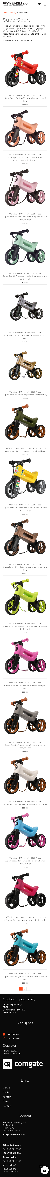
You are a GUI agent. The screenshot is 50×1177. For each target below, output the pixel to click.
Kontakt (7, 1097)
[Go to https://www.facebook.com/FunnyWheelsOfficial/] (25, 1034)
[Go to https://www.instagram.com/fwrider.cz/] (25, 1038)
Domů (5, 13)
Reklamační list (10, 1012)
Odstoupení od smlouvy (14, 1010)
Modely (13, 13)
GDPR (6, 1007)
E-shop (6, 1088)
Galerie (6, 1101)
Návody (7, 1106)
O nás (6, 1092)
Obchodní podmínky (12, 1004)
